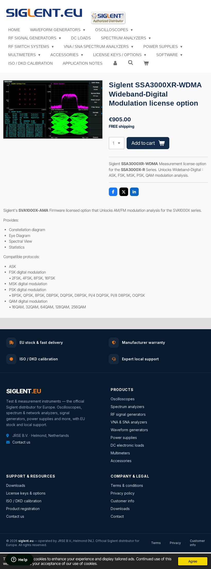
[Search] (130, 62)
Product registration (23, 508)
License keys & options (26, 493)
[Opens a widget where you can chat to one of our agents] (19, 560)
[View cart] (146, 63)
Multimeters (120, 453)
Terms (156, 543)
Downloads (15, 485)
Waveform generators (129, 430)
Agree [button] (192, 561)
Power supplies (124, 437)
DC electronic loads (127, 445)
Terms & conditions (127, 485)
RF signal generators (128, 414)
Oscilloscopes (123, 399)
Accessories (121, 460)
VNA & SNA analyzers (129, 422)
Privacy (175, 543)
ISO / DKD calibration (23, 501)
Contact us (21, 442)
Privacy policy (123, 493)
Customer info (122, 501)
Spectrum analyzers (127, 406)
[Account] (115, 63)
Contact (117, 516)
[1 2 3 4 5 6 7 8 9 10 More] (116, 143)
